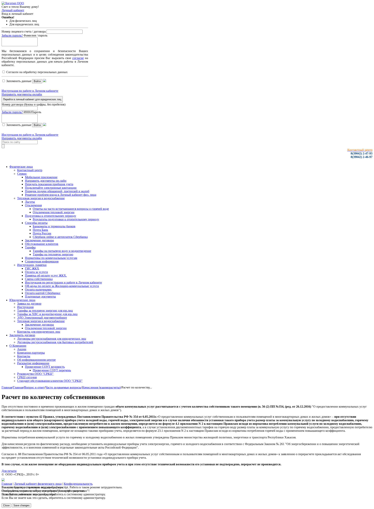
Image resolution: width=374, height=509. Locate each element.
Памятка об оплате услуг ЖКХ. (46, 275)
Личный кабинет (13, 10)
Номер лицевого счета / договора (24, 31)
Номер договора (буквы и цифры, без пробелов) (33, 104)
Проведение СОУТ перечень (52, 370)
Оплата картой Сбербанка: (42, 293)
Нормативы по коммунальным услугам (51, 258)
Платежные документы (40, 296)
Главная (7, 387)
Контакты (23, 356)
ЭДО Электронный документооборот (42, 317)
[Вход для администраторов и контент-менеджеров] (3, 480)
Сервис (22, 173)
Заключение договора (39, 240)
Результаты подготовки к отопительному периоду (66, 219)
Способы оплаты (36, 222)
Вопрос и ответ (34, 387)
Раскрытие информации (33, 363)
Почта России (42, 233)
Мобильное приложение (41, 177)
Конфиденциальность (78, 483)
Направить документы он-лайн (45, 180)
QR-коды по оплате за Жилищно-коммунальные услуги (62, 286)
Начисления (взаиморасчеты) (101, 387)
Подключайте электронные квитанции (51, 187)
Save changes (21, 505)
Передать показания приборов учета (49, 184)
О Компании (17, 345)
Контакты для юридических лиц (38, 331)
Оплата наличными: (38, 289)
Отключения (33, 205)
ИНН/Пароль (32, 112)
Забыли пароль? (12, 35)
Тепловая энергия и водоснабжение (41, 198)
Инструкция (25, 307)
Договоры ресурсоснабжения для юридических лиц (51, 338)
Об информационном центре (36, 359)
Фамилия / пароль (35, 35)
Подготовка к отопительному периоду (50, 215)
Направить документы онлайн (22, 94)
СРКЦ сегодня (27, 377)
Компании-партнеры (31, 352)
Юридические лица (22, 300)
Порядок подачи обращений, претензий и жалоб (57, 191)
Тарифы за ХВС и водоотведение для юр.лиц (47, 314)
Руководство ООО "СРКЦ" (35, 373)
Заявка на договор (29, 303)
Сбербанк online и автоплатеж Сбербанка (60, 237)
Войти (37, 81)
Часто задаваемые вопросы (63, 387)
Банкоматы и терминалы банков (54, 226)
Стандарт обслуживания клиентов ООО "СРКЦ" (50, 380)
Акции (21, 349)
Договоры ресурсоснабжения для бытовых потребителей (55, 342)
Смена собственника (39, 279)
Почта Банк (40, 229)
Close (6, 505)
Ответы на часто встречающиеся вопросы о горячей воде (71, 208)
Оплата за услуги (36, 272)
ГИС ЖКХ (32, 268)
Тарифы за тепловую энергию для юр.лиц (45, 310)
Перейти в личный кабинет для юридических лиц (32, 99)
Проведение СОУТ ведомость (45, 366)
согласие (78, 58)
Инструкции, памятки (32, 265)
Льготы (30, 201)
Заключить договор (22, 335)
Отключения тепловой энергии (53, 212)
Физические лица (21, 166)
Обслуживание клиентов (41, 244)
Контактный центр (29, 170)
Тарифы (30, 247)
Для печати (9, 471)
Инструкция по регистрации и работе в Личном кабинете (63, 282)
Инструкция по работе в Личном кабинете (30, 90)
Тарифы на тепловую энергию (53, 254)
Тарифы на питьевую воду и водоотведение (62, 251)
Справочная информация (41, 261)
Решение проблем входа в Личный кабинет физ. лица (60, 194)
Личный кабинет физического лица (38, 483)
